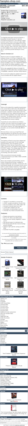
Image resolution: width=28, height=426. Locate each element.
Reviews (3, 341)
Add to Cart (21, 247)
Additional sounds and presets (8, 312)
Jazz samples (17, 421)
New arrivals (4, 335)
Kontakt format (13, 10)
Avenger (3, 319)
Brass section (4, 325)
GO (26, 330)
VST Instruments (5, 383)
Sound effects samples (16, 422)
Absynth (3, 300)
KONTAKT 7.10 (11, 19)
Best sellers (4, 336)
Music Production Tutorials (7, 377)
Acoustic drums (5, 307)
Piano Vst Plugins (6, 419)
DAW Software (8, 421)
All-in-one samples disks (7, 313)
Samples (3, 380)
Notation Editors (5, 379)
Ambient (3, 315)
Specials (3, 339)
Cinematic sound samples (16, 419)
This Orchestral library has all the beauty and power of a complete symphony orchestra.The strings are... (14, 412)
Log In (19, 3)
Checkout (24, 3)
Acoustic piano (4, 310)
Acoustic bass (4, 306)
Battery (2, 322)
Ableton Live (4, 298)
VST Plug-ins (4, 385)
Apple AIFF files (5, 316)
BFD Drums (4, 323)
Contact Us (3, 342)
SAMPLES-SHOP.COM (20, 425)
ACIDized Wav (4, 304)
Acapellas (3, 301)
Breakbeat (3, 326)
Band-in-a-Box (4, 321)
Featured (3, 338)
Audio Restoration (5, 318)
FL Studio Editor (13, 421)
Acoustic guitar (4, 309)
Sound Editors (4, 382)
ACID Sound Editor (5, 303)
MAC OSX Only (5, 376)
